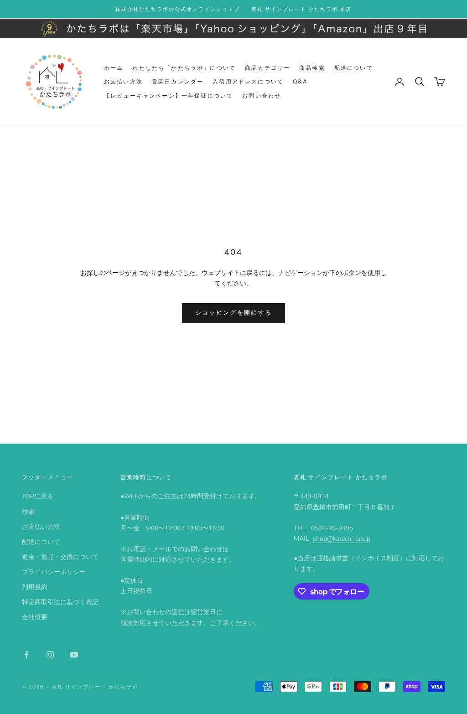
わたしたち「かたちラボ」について (184, 67)
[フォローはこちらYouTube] (73, 654)
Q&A (300, 81)
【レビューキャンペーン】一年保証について (168, 95)
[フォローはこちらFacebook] (26, 654)
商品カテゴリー (267, 67)
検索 (28, 511)
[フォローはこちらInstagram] (50, 654)
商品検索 (312, 67)
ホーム (113, 67)
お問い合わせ (261, 95)
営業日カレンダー (177, 81)
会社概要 (34, 617)
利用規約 (34, 587)
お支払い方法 (123, 81)
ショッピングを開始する (233, 313)
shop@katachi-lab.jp (341, 538)
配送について (353, 67)
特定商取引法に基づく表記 (60, 602)
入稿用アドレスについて (248, 81)
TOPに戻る (37, 496)
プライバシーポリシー (54, 572)
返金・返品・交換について (60, 557)
